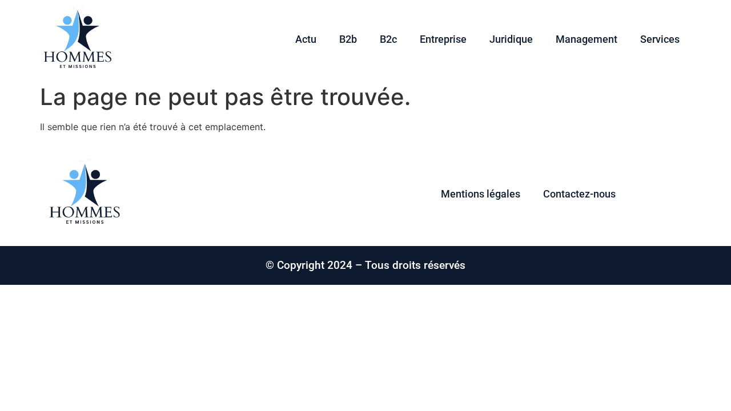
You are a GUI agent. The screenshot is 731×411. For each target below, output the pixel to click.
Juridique (511, 39)
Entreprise (443, 39)
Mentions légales (480, 194)
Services (660, 39)
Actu (305, 39)
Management (586, 39)
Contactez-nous (579, 194)
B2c (388, 39)
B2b (348, 39)
